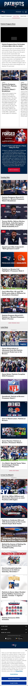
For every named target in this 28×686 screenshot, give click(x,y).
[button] (14, 38)
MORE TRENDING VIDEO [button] (14, 323)
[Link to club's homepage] (3, 11)
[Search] (23, 12)
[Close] (26, 650)
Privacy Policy (6, 671)
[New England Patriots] (14, 645)
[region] (14, 667)
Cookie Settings (14, 674)
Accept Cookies (14, 683)
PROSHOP (18, 11)
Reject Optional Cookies (14, 678)
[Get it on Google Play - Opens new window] (19, 639)
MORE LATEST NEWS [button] (14, 470)
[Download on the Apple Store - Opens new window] (8, 638)
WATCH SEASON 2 (14, 170)
